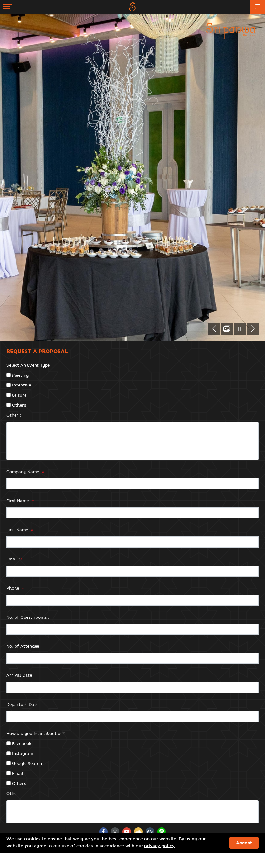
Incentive (21, 384)
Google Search (27, 763)
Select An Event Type (28, 365)
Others (19, 405)
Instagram (22, 753)
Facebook (22, 743)
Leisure (19, 395)
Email (17, 773)
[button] (214, 329)
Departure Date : (23, 704)
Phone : (15, 588)
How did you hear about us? (35, 733)
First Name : (20, 500)
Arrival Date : (20, 675)
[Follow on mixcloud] (150, 831)
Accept (244, 843)
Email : (14, 558)
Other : (13, 415)
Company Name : (25, 471)
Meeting (20, 375)
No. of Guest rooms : (27, 617)
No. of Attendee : (24, 646)
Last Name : (19, 529)
